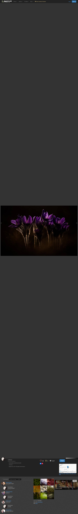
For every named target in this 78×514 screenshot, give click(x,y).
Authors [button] (20, 1)
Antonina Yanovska (9, 491)
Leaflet (60, 471)
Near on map (13, 479)
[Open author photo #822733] (37, 495)
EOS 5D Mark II (39, 502)
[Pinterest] (42, 463)
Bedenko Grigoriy (9, 482)
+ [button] (60, 465)
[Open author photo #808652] (43, 495)
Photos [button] (15, 1)
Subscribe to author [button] (62, 460)
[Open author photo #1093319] (43, 488)
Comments (5, 479)
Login (69, 1)
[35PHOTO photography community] (7, 1)
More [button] (31, 1)
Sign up (74, 1)
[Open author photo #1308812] (37, 488)
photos (39, 500)
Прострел (10, 464)
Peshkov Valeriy (8, 500)
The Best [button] (26, 1)
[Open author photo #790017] (50, 495)
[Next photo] (76, 223)
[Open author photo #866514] (50, 488)
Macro (37, 503)
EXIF (19, 479)
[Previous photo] (1, 223)
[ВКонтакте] (40, 463)
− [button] (60, 467)
